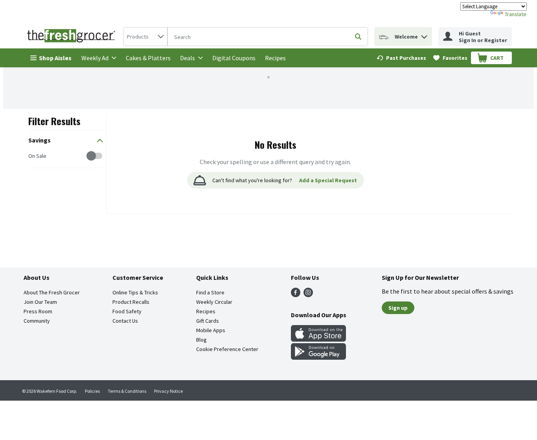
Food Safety (127, 311)
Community (37, 320)
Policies (92, 391)
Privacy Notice (168, 391)
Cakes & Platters (148, 58)
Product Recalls (130, 301)
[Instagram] (308, 295)
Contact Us (125, 320)
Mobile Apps (210, 330)
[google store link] (318, 357)
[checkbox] (32, 156)
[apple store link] (318, 339)
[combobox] (145, 36)
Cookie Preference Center (227, 349)
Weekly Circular (214, 301)
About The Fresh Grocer (52, 292)
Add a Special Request (328, 180)
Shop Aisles (55, 58)
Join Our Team (40, 301)
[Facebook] (295, 295)
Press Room (38, 311)
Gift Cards (207, 320)
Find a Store (210, 292)
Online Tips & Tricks (135, 292)
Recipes (275, 58)
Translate (515, 14)
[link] (401, 58)
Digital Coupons (234, 58)
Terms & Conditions (127, 391)
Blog (201, 339)
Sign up (398, 307)
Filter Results (54, 121)
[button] (424, 35)
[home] (72, 37)
